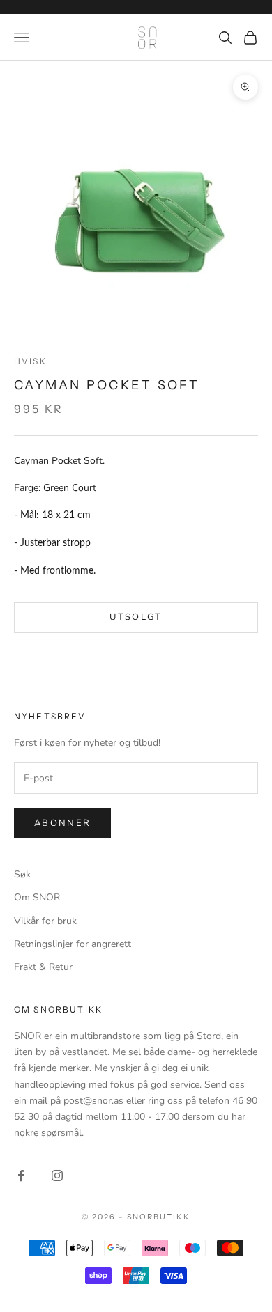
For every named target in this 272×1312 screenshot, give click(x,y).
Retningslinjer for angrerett (72, 944)
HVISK (30, 361)
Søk (22, 874)
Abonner (62, 823)
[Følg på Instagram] (57, 1175)
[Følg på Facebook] (21, 1175)
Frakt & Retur (43, 967)
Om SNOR (37, 897)
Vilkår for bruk (45, 921)
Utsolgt (135, 617)
